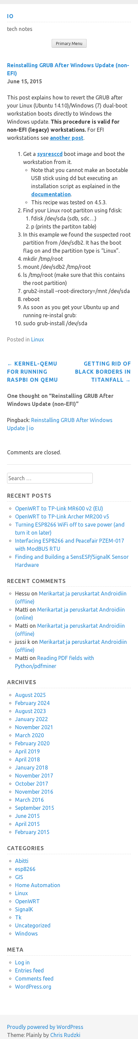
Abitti (21, 861)
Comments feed (34, 978)
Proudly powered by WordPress (45, 1027)
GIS (19, 877)
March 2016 (29, 800)
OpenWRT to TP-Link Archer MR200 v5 (62, 516)
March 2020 (29, 735)
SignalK (24, 909)
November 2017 (34, 776)
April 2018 (27, 759)
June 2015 (27, 816)
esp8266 (25, 869)
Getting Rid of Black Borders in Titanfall (103, 372)
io (10, 16)
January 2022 (31, 719)
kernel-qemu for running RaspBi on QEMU (32, 372)
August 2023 (30, 711)
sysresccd (50, 154)
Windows (26, 933)
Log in (22, 962)
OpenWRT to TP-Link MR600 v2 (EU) (59, 508)
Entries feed (29, 970)
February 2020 (32, 743)
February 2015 (32, 832)
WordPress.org (33, 987)
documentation (51, 194)
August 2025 (30, 695)
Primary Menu (69, 43)
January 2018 (31, 767)
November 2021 (34, 727)
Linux (37, 339)
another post (66, 138)
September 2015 (34, 808)
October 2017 (31, 784)
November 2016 (34, 792)
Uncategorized (33, 925)
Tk (18, 917)
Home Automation (37, 885)
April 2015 (27, 824)
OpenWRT (27, 901)
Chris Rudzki (65, 1035)
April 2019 (27, 751)
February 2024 (32, 703)
